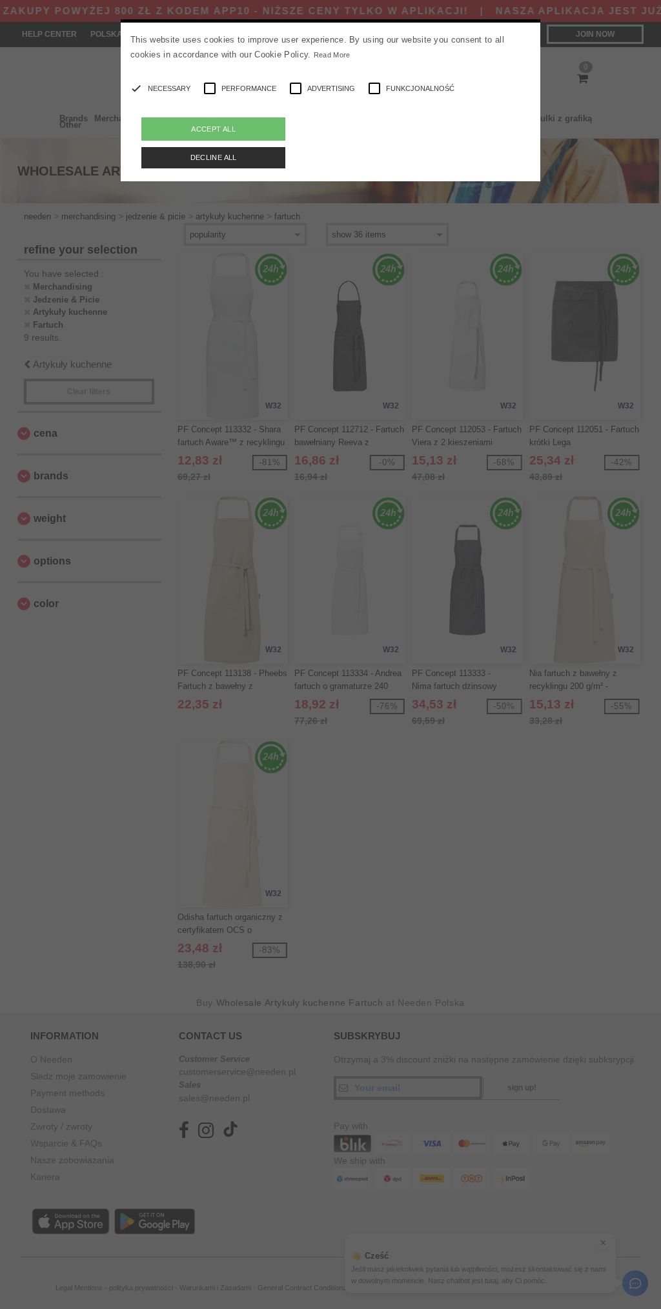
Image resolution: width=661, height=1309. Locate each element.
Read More (332, 55)
